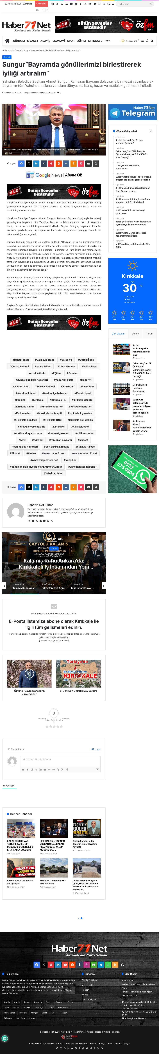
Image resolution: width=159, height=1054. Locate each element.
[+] (66, 769)
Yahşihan (71, 460)
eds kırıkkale (37, 373)
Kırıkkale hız (23, 413)
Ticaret (15, 453)
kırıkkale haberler (52, 406)
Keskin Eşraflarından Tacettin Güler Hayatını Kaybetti (85, 844)
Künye (85, 994)
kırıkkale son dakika (81, 419)
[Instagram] (52, 521)
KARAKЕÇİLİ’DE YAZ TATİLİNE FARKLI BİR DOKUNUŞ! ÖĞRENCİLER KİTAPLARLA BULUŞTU (20, 845)
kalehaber (88, 386)
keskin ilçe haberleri (56, 393)
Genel (19, 50)
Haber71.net (22, 386)
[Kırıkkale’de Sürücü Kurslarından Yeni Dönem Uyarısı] (121, 425)
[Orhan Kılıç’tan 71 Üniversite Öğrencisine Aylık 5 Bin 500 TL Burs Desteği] (121, 367)
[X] (29, 163)
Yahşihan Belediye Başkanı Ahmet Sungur (36, 466)
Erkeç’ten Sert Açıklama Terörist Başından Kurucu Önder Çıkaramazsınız (54, 567)
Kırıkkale (95, 40)
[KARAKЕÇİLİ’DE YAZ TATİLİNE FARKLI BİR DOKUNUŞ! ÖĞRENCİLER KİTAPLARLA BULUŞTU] (21, 828)
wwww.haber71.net (85, 453)
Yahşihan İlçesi (54, 473)
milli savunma (85, 433)
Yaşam (32, 1018)
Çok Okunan (118, 333)
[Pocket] (81, 163)
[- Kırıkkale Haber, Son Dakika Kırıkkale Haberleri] (54, 198)
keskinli (20, 399)
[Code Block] (53, 769)
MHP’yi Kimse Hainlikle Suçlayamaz (140, 388)
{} (62, 769)
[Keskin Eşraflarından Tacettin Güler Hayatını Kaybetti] (87, 828)
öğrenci (38, 439)
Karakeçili (39, 1007)
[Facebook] (21, 163)
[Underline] (32, 769)
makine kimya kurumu (28, 433)
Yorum (149, 333)
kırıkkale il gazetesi (80, 413)
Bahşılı (27, 1002)
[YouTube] (44, 521)
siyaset (84, 439)
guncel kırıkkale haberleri (32, 379)
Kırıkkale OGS (53, 419)
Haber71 (86, 379)
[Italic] (27, 769)
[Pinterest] (51, 163)
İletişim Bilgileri (89, 999)
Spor (70, 40)
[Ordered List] (40, 769)
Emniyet (73, 373)
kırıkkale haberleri (81, 406)
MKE (23, 439)
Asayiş (45, 40)
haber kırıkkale (64, 379)
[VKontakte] (66, 163)
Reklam (85, 990)
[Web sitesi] (29, 521)
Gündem (19, 40)
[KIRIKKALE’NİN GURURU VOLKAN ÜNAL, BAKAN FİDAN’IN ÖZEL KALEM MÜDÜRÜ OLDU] (54, 828)
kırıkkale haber (25, 406)
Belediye (66, 359)
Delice (49, 1002)
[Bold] (23, 769)
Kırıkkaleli (59, 426)
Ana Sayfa (9, 50)
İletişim (126, 1043)
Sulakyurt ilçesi (86, 446)
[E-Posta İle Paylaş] (88, 163)
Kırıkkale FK (58, 399)
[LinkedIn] (36, 163)
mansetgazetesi (59, 433)
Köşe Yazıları (63, 1007)
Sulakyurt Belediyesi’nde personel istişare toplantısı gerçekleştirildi (141, 406)
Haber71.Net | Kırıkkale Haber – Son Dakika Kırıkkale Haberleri (58, 1043)
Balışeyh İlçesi (45, 359)
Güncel (135, 333)
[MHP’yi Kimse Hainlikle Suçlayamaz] (121, 389)
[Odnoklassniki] (73, 163)
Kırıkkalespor (81, 426)
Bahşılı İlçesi (21, 359)
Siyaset (32, 40)
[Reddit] (59, 163)
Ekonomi (58, 40)
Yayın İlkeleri (88, 985)
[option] (54, 563)
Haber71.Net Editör (40, 505)
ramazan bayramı (61, 439)
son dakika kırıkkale (57, 446)
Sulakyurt (8, 1018)
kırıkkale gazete (83, 399)
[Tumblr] (44, 163)
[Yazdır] (96, 163)
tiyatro (32, 453)
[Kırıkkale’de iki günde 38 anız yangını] (21, 867)
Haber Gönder (114, 1043)
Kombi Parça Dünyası (88, 1038)
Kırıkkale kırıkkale (26, 419)
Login (97, 749)
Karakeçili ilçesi (27, 393)
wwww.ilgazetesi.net (45, 460)
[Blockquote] (49, 769)
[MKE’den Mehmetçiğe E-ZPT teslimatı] (54, 867)
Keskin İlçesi (83, 393)
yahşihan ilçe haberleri (83, 466)
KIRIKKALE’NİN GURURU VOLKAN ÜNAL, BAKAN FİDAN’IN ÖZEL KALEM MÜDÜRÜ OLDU (52, 845)
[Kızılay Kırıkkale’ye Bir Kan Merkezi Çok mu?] (121, 349)
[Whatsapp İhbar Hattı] (132, 469)
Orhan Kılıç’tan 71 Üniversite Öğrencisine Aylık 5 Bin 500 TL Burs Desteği (142, 370)
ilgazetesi (68, 386)
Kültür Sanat (9, 1013)
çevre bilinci (43, 366)
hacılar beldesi (46, 386)
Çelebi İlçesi (87, 359)
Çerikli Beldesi (20, 366)
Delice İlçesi (90, 366)
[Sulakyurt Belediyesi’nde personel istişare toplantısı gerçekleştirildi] (121, 404)
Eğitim (81, 40)
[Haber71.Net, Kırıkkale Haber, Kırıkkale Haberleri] (26, 26)
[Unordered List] (45, 769)
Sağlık (44, 1013)
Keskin (51, 1007)
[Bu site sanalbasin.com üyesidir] (69, 1038)
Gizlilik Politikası (89, 980)
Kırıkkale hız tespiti (50, 413)
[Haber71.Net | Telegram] (132, 112)
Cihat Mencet (67, 366)
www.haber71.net (54, 453)
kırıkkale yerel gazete (32, 426)
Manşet (34, 1013)
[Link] (58, 769)
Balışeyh (38, 1002)
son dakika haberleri (25, 446)
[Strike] (36, 769)
